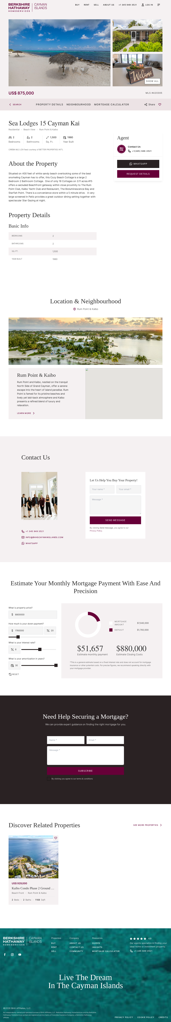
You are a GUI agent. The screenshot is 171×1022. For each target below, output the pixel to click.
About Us (75, 943)
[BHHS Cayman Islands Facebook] (4, 954)
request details (138, 174)
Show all (152, 81)
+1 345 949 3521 (128, 5)
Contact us (77, 947)
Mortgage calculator (106, 951)
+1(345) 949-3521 (142, 151)
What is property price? (20, 607)
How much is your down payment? (26, 623)
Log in (149, 5)
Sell (96, 5)
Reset (15, 674)
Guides (96, 943)
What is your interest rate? (22, 642)
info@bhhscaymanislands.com (44, 537)
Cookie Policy (145, 1017)
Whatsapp (140, 164)
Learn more (24, 413)
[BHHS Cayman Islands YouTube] (19, 954)
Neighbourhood (79, 104)
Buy (77, 5)
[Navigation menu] (158, 4)
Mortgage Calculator (111, 104)
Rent (87, 5)
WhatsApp (32, 543)
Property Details (49, 104)
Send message (115, 520)
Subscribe (85, 771)
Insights (97, 947)
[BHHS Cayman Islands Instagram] (12, 954)
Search (17, 104)
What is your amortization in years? (26, 658)
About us (108, 5)
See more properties (145, 825)
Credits (163, 1017)
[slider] (18, 637)
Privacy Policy (96, 531)
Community (76, 951)
